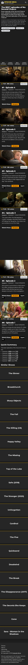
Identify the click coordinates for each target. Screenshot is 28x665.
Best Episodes (3, 63)
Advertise (4, 649)
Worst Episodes (10, 63)
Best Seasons (17, 63)
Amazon (15, 104)
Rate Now (24, 83)
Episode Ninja (17, 653)
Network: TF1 (20, 28)
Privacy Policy (5, 651)
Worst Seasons (24, 63)
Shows (3, 645)
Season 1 (4, 89)
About (3, 647)
